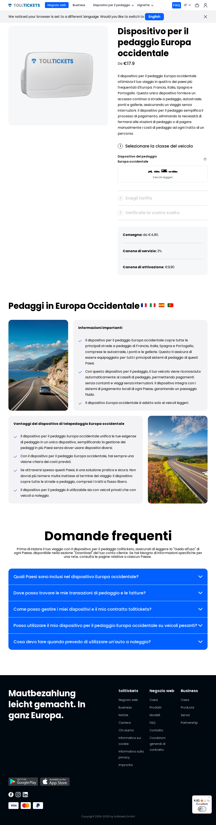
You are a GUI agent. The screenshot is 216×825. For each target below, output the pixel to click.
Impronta (126, 765)
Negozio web (56, 5)
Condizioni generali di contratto (157, 744)
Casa (154, 700)
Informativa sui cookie (130, 741)
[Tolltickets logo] (24, 5)
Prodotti (155, 707)
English (154, 16)
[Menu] (209, 797)
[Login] (205, 5)
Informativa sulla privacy (131, 754)
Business (79, 5)
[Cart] (197, 5)
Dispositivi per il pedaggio (111, 5)
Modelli (155, 715)
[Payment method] (13, 805)
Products (187, 707)
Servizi (185, 715)
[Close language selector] (205, 17)
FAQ (176, 5)
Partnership (189, 723)
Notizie (123, 715)
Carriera (125, 723)
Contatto (156, 730)
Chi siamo (126, 730)
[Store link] (23, 782)
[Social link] (11, 795)
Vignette (143, 5)
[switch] (202, 808)
